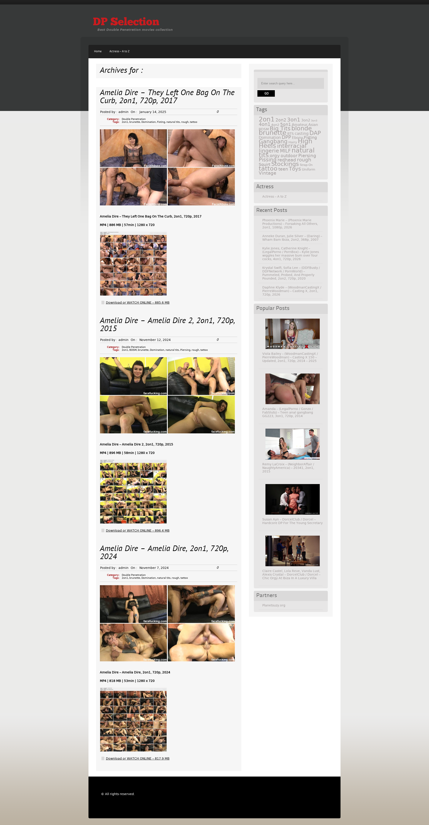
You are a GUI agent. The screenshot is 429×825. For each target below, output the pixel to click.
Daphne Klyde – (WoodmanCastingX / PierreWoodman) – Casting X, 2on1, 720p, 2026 (291, 291)
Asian (313, 125)
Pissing (268, 160)
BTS (290, 134)
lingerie (269, 151)
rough (185, 122)
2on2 (280, 120)
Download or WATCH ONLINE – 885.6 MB (138, 302)
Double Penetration (134, 119)
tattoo (193, 122)
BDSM (133, 350)
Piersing (185, 350)
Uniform (308, 169)
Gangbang (273, 141)
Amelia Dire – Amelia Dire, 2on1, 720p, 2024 (164, 553)
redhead (287, 160)
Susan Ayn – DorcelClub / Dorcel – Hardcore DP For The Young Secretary (292, 521)
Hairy (292, 142)
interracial (291, 145)
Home (98, 51)
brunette (134, 122)
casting (302, 133)
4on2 (275, 125)
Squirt (264, 164)
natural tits (173, 122)
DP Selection (126, 22)
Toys (295, 169)
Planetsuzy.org (273, 605)
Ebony (297, 138)
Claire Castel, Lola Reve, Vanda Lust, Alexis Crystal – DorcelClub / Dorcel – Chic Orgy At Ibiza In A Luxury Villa (291, 574)
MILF (285, 151)
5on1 (285, 124)
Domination (148, 122)
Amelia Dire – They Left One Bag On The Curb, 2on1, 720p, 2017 (167, 97)
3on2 (305, 120)
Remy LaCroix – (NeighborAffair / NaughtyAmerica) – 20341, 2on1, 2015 (288, 467)
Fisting (161, 122)
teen (283, 169)
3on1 (293, 120)
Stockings (285, 164)
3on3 (314, 120)
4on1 (264, 124)
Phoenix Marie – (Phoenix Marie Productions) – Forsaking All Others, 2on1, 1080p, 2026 (290, 223)
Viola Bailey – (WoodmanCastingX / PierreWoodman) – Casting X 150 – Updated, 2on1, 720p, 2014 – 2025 (290, 357)
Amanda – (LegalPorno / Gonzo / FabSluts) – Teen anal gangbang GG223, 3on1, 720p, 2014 (287, 412)
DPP (286, 137)
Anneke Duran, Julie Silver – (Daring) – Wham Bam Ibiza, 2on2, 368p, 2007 (292, 237)
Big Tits (280, 128)
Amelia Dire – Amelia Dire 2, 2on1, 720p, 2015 (167, 325)
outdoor (289, 155)
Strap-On (306, 165)
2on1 (125, 122)
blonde (301, 128)
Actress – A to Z (119, 51)
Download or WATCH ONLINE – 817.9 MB (138, 758)
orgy (275, 155)
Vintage (267, 173)
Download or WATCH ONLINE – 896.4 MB (138, 530)
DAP (315, 133)
